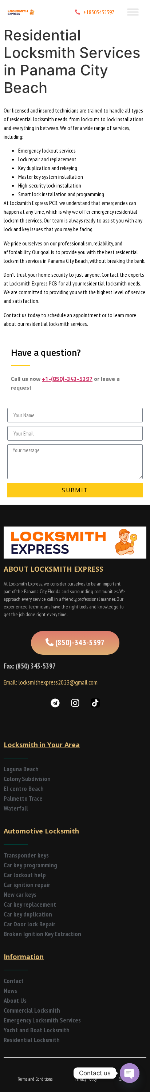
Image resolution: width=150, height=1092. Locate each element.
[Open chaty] (129, 1073)
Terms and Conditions (35, 1079)
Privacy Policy (86, 1079)
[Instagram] (75, 703)
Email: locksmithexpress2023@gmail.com (51, 682)
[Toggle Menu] (133, 11)
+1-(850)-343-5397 (67, 378)
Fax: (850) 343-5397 (30, 666)
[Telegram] (55, 703)
